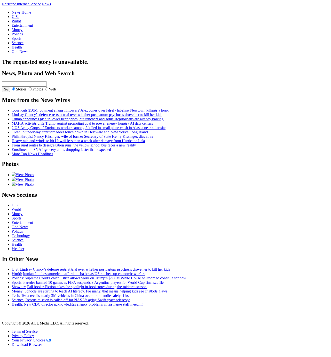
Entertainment (22, 25)
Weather (18, 249)
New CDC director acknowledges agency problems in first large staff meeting (83, 304)
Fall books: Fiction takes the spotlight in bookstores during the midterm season (87, 287)
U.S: (15, 269)
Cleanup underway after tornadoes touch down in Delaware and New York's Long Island (80, 132)
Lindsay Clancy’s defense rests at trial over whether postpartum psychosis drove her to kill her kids (87, 115)
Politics (17, 34)
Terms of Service (25, 331)
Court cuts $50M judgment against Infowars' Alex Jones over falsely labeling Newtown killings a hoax (90, 110)
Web (52, 89)
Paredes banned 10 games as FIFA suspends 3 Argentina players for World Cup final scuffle (93, 282)
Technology (21, 236)
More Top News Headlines (32, 154)
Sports (16, 38)
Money (17, 30)
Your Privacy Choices (28, 340)
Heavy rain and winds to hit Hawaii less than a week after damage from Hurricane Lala (78, 141)
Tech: (16, 295)
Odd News (20, 51)
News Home (21, 12)
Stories (21, 89)
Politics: (18, 278)
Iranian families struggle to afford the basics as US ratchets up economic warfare (84, 274)
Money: (18, 291)
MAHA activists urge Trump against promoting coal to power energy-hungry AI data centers (82, 123)
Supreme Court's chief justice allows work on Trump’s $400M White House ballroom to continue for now (105, 278)
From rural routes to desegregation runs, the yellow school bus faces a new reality (74, 145)
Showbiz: (19, 287)
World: (17, 274)
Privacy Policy (23, 336)
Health (17, 47)
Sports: (17, 282)
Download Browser (27, 344)
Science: (18, 300)
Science (18, 43)
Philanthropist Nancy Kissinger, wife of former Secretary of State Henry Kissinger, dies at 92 (82, 136)
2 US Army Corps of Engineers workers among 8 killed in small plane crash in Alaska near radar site (89, 128)
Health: (17, 304)
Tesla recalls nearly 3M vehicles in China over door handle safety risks (75, 295)
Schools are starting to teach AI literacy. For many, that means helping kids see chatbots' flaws (95, 291)
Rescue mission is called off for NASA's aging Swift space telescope (77, 300)
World (16, 21)
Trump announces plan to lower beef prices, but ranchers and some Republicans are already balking (88, 119)
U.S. (15, 17)
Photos (37, 89)
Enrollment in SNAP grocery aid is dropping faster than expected (61, 149)
